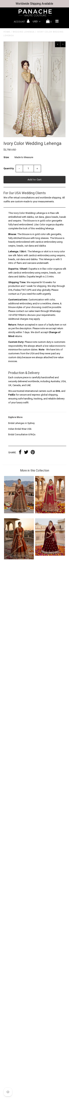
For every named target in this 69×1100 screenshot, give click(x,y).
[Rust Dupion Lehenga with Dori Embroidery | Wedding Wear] (19, 558)
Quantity (8, 168)
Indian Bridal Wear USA (19, 429)
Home (6, 32)
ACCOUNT (19, 21)
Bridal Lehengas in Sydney (21, 423)
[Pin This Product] (33, 453)
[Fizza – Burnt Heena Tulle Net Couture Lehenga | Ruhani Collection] (19, 512)
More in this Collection (34, 470)
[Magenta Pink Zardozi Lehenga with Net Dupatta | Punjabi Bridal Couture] (50, 512)
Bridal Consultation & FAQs (22, 434)
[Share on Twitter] (26, 453)
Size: (6, 157)
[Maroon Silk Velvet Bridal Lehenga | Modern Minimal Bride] (50, 554)
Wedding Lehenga (23, 32)
